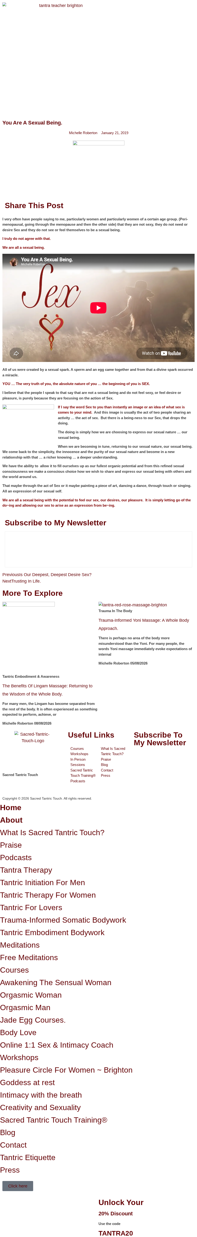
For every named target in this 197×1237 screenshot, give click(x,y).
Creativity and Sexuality (40, 1107)
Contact (13, 1145)
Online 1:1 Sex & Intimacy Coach (56, 1045)
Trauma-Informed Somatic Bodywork (63, 920)
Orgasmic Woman (31, 995)
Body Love (18, 1032)
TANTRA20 (115, 1233)
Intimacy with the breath (41, 1095)
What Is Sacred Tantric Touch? (52, 832)
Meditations (20, 945)
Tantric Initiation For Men (42, 882)
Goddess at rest (27, 1082)
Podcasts (16, 857)
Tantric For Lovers (31, 907)
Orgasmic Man (25, 1007)
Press (10, 1170)
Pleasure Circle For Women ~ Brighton (66, 1070)
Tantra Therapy (26, 870)
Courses (14, 970)
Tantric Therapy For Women (48, 895)
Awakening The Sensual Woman (55, 982)
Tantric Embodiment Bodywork (52, 932)
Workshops (19, 1057)
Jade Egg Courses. (33, 1020)
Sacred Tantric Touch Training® (53, 1120)
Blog (7, 1132)
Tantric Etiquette (27, 1157)
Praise (11, 845)
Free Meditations (29, 957)
